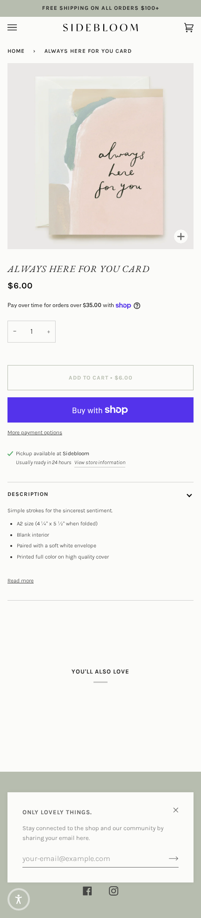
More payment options (34, 432)
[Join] (166, 858)
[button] (18, 899)
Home (16, 51)
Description (28, 494)
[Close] (180, 806)
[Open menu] (21, 27)
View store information (99, 462)
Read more (20, 580)
